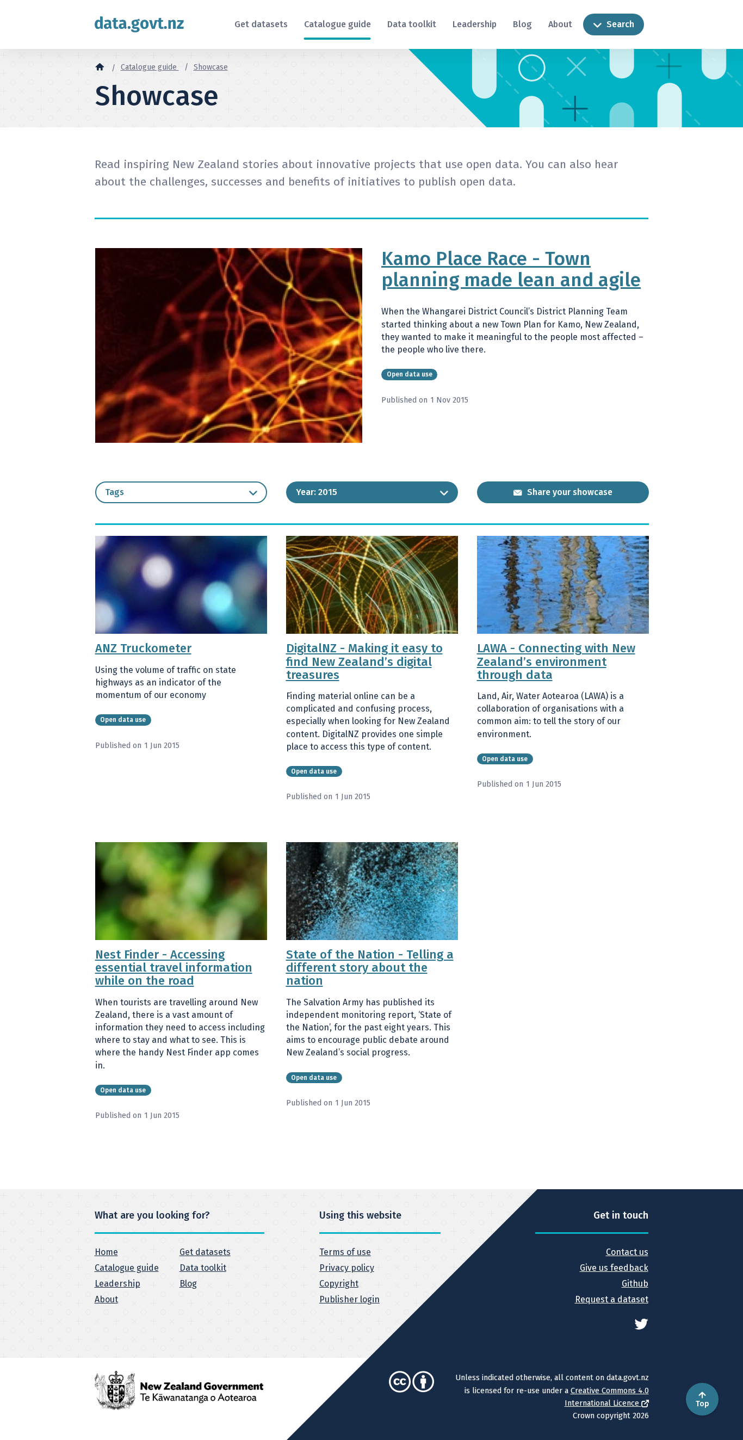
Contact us (627, 1252)
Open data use (409, 374)
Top (702, 1403)
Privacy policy (346, 1268)
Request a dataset (611, 1299)
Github (635, 1283)
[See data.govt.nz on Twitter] (641, 1323)
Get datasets (261, 24)
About (560, 24)
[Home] (99, 66)
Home (106, 1252)
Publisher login (349, 1299)
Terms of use (345, 1252)
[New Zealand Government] (179, 1390)
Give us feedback (614, 1268)
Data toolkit (411, 24)
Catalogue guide (337, 24)
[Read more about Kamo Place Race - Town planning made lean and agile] (229, 345)
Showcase (211, 67)
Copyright (338, 1283)
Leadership (475, 24)
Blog (522, 24)
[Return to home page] (139, 24)
